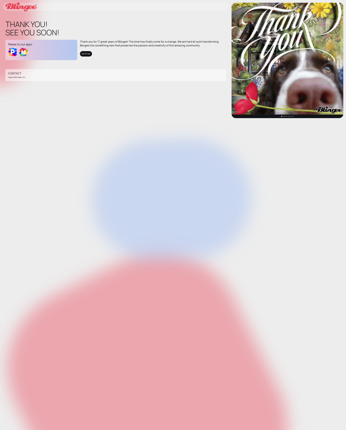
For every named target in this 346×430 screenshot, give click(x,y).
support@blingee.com (16, 77)
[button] (281, 116)
